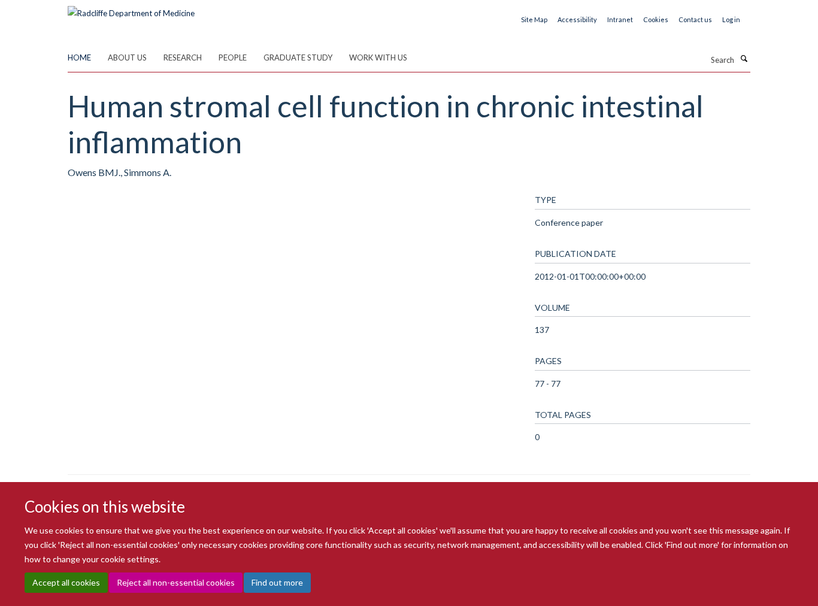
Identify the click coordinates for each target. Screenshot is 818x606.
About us (127, 57)
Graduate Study (297, 57)
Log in (731, 19)
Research (182, 57)
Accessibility (577, 19)
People (233, 57)
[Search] (743, 58)
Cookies (655, 19)
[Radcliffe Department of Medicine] (131, 9)
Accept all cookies (66, 582)
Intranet (620, 19)
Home (79, 57)
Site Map (534, 19)
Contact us (695, 19)
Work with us (378, 57)
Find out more (277, 582)
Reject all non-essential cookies (176, 582)
